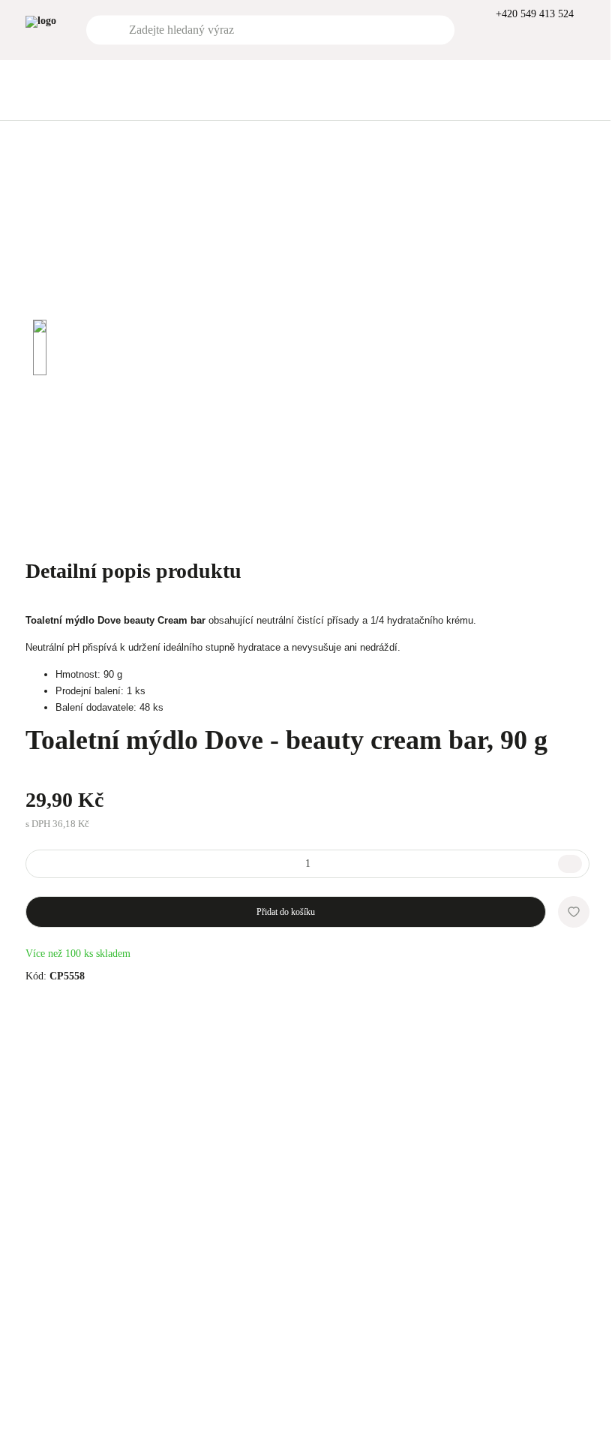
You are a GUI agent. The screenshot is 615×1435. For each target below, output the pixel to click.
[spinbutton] (307, 863)
